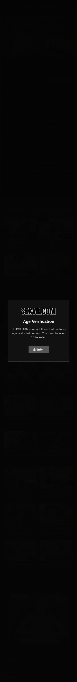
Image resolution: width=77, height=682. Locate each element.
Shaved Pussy (13, 154)
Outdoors (21, 147)
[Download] (30, 102)
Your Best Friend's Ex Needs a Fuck (56, 455)
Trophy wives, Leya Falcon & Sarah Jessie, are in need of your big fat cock (56, 564)
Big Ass (42, 120)
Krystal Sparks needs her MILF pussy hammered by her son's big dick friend (20, 564)
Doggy (29, 140)
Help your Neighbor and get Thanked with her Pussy (20, 243)
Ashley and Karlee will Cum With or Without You (20, 279)
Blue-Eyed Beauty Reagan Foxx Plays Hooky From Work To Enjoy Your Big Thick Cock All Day (20, 455)
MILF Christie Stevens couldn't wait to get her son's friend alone (20, 491)
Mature (58, 140)
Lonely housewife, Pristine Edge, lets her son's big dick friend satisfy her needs (20, 527)
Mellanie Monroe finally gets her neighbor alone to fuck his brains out (56, 382)
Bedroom (26, 120)
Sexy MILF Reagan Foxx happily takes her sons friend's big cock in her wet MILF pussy (56, 527)
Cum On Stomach (52, 134)
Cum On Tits (12, 140)
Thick (62, 154)
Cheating (51, 127)
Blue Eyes (24, 127)
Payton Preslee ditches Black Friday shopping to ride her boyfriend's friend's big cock (56, 491)
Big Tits (56, 120)
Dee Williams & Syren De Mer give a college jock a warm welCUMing (20, 418)
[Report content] (65, 102)
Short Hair (33, 154)
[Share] (47, 102)
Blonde (9, 127)
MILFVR (47, 459)
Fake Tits (43, 140)
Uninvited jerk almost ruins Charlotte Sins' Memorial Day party (56, 418)
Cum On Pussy (28, 134)
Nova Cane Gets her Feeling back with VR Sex (56, 279)
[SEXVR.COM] (38, 7)
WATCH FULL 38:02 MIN (60, 80)
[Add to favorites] (12, 102)
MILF (8, 147)
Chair (38, 127)
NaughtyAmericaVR (20, 113)
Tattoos (48, 154)
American (10, 120)
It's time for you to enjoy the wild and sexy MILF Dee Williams (20, 382)
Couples (10, 134)
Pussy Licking (40, 147)
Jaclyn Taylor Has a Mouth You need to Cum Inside (56, 243)
